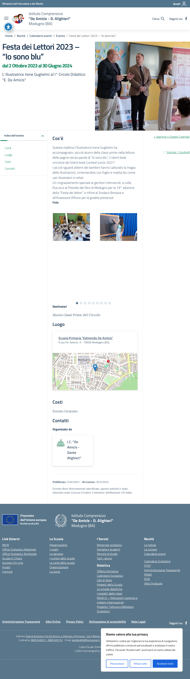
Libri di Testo (104, 580)
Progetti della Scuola (109, 584)
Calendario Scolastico (110, 575)
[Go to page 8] (105, 303)
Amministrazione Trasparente (162, 570)
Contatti (10, 168)
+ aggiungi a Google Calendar (172, 136)
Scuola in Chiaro (12, 558)
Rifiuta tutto (140, 663)
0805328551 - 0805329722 (47, 640)
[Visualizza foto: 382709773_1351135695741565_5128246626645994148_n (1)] (71, 227)
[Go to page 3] (85, 303)
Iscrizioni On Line (12, 562)
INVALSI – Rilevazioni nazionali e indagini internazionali (117, 600)
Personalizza (117, 663)
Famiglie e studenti (108, 549)
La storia (55, 571)
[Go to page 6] (97, 303)
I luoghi (54, 549)
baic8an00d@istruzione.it (86, 640)
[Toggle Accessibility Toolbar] (8, 26)
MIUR (5, 545)
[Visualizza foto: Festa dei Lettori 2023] (118, 227)
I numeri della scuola (62, 558)
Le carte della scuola (62, 562)
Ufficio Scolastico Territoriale (19, 554)
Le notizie (150, 545)
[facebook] (186, 18)
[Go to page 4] (89, 303)
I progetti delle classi (109, 593)
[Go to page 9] (110, 303)
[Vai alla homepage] (18, 18)
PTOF (147, 565)
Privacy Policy (74, 621)
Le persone (56, 554)
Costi (8, 161)
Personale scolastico (109, 545)
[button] (24, 136)
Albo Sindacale (153, 583)
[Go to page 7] (101, 303)
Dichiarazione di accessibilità (107, 621)
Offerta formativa (107, 571)
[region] (142, 650)
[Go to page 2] (81, 303)
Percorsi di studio (107, 554)
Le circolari (150, 549)
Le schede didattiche (109, 589)
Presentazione (58, 545)
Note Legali (138, 621)
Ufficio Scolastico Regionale (19, 549)
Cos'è (8, 148)
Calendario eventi (155, 554)
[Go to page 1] (77, 303)
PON (147, 579)
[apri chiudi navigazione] (6, 18)
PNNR (148, 574)
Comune (7, 571)
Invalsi (6, 567)
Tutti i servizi (104, 558)
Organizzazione (59, 567)
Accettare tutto (165, 663)
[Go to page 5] (93, 303)
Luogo (8, 155)
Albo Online (53, 621)
